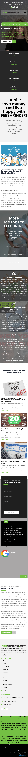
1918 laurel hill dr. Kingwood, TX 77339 (14, 697)
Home (4, 660)
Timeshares (6, 666)
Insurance (5, 669)
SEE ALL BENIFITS (14, 262)
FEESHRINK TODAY (6, 41)
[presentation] (21, 576)
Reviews (5, 687)
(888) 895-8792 (7, 704)
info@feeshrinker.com (10, 701)
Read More (4, 410)
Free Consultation (7, 684)
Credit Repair (6, 681)
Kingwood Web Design (10, 753)
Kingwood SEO (21, 753)
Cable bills (5, 672)
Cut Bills (5, 663)
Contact (5, 690)
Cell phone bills (7, 678)
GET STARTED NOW (7, 632)
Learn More (14, 55)
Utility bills (5, 675)
